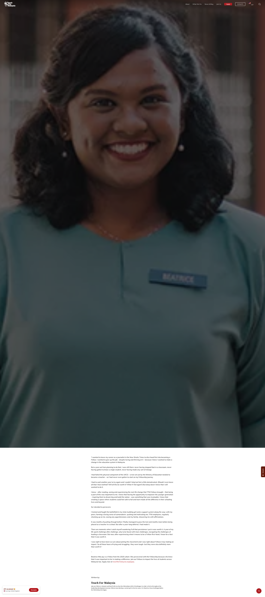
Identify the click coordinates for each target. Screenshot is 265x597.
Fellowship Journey (104, 232)
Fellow (88, 232)
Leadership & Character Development (136, 232)
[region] (238, 17)
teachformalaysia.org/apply (123, 562)
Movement (163, 232)
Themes (175, 232)
